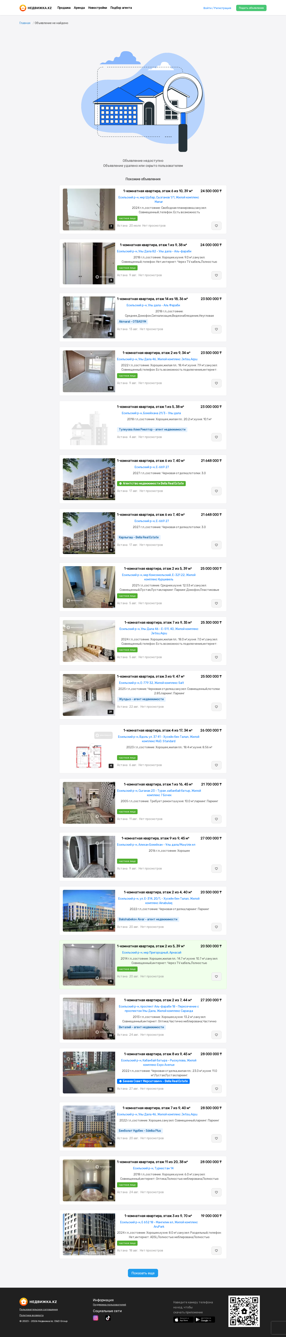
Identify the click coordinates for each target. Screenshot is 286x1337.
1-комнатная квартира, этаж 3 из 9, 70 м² (158, 1216)
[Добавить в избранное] (216, 226)
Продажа (64, 8)
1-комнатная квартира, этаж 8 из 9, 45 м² (158, 1054)
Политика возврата (31, 1315)
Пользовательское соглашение (38, 1309)
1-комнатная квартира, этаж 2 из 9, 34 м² (156, 353)
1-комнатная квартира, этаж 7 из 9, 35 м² (158, 622)
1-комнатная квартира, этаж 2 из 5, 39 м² (158, 569)
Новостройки (97, 8)
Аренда (79, 8)
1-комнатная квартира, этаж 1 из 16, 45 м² (158, 784)
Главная (24, 23)
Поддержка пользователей (109, 1304)
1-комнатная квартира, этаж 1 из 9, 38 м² (153, 245)
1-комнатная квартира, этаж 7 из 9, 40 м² (156, 1108)
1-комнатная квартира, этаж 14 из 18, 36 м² (152, 299)
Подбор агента (121, 8)
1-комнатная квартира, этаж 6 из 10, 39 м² (158, 191)
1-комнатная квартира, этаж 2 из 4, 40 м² (158, 892)
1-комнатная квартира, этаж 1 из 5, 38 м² (150, 407)
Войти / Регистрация (217, 8)
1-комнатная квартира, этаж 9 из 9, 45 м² (155, 838)
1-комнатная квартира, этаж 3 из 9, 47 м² (150, 676)
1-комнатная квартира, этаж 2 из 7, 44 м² (158, 1000)
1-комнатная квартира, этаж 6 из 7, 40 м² (151, 461)
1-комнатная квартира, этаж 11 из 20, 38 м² (152, 1162)
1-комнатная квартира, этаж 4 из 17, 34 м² (158, 730)
